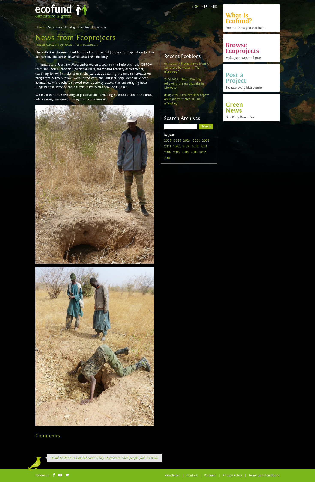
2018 (195, 146)
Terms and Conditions (264, 475)
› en (195, 6)
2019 (186, 146)
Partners (210, 475)
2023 (196, 140)
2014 (185, 152)
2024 (187, 140)
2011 (167, 158)
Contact (192, 475)
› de (214, 6)
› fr (204, 6)
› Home (40, 27)
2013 (194, 152)
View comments (86, 45)
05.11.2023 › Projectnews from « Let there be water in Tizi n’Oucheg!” (186, 68)
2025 (177, 140)
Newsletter (172, 475)
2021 (167, 146)
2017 (204, 146)
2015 (176, 152)
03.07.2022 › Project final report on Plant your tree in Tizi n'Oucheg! (186, 99)
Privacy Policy (232, 475)
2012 (203, 152)
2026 (168, 140)
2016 (167, 152)
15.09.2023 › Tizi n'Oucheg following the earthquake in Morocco (184, 83)
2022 (205, 140)
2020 (177, 146)
